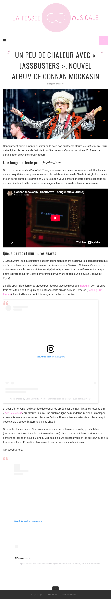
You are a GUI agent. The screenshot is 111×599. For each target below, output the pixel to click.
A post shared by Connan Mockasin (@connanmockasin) (36, 399)
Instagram (85, 285)
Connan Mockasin (43, 563)
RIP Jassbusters (22, 558)
